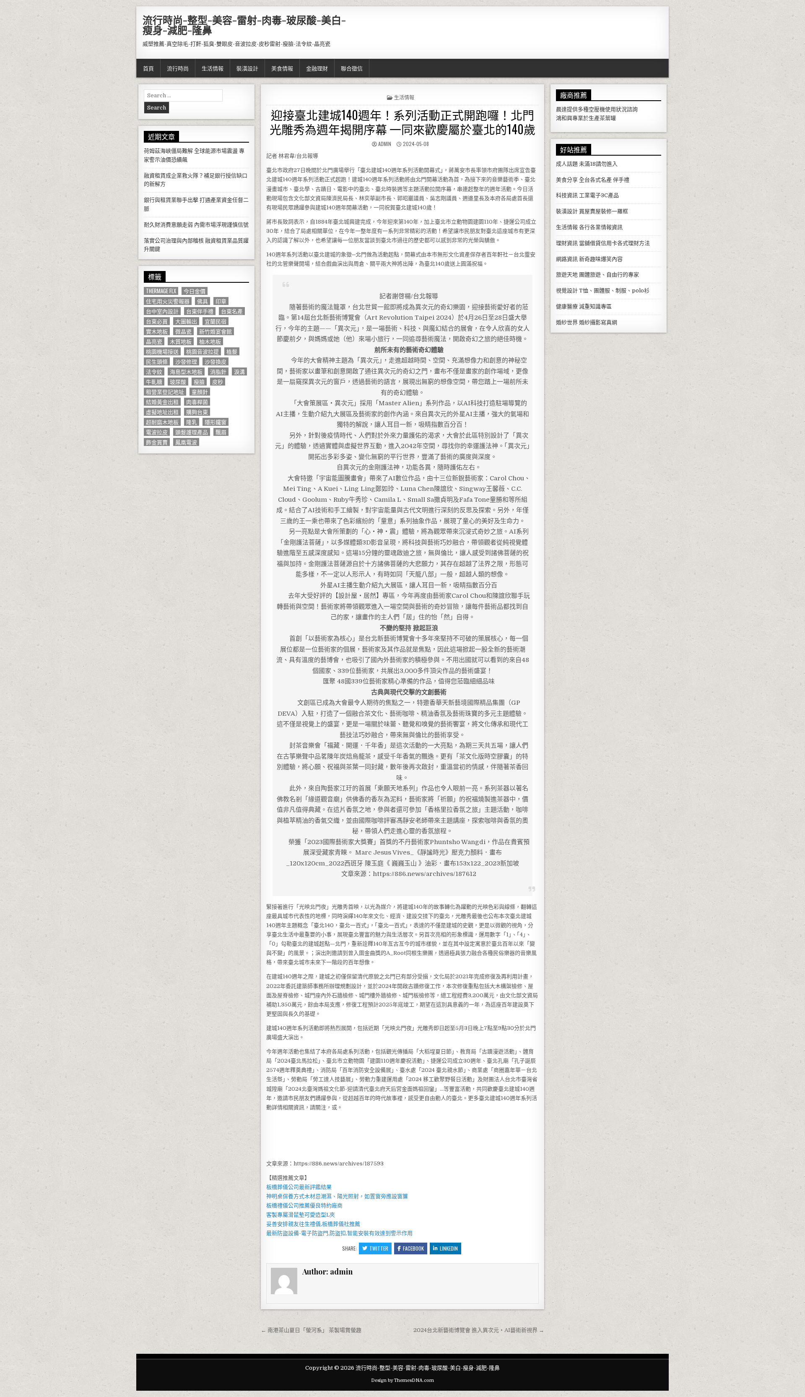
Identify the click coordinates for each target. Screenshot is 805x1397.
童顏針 (200, 392)
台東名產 (232, 311)
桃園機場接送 (162, 351)
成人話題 (567, 164)
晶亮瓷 (154, 341)
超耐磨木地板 (162, 422)
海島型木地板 (186, 371)
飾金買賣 (157, 442)
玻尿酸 (178, 382)
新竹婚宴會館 (215, 331)
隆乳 (191, 422)
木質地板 (181, 341)
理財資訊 (567, 243)
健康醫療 (567, 306)
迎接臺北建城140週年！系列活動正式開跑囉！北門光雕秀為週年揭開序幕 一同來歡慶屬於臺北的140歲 (402, 122)
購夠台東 (197, 412)
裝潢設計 (247, 68)
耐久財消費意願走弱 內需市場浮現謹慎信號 (196, 225)
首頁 (148, 68)
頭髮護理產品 (191, 432)
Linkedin (449, 1248)
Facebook (413, 1248)
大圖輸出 (186, 321)
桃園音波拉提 (202, 351)
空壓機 (597, 109)
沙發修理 (186, 361)
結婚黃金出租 (162, 402)
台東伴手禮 (199, 311)
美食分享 (567, 180)
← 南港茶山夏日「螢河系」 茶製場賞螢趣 (311, 1330)
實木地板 (157, 331)
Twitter (378, 1248)
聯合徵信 (352, 68)
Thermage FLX (161, 291)
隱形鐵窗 (215, 422)
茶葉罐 (608, 118)
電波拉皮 (157, 432)
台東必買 (157, 321)
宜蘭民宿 (215, 321)
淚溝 (239, 371)
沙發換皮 (215, 361)
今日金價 (194, 291)
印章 (221, 301)
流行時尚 (178, 68)
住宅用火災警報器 (168, 301)
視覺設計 (567, 290)
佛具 (202, 301)
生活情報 (212, 68)
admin (384, 143)
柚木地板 (210, 341)
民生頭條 (157, 361)
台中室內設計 (162, 311)
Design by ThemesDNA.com (402, 1380)
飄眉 (221, 432)
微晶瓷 (183, 331)
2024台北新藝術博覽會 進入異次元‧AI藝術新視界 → (478, 1330)
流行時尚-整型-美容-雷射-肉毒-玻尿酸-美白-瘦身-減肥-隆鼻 (244, 24)
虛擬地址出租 (162, 412)
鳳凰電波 (186, 442)
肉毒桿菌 (197, 402)
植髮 (231, 351)
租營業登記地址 (165, 392)
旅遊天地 (567, 274)
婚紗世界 (567, 322)
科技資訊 (567, 195)
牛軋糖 (154, 382)
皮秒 (217, 382)
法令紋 (154, 371)
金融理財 (317, 68)
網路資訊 (567, 259)
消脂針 (218, 371)
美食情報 (282, 68)
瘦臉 (199, 382)
